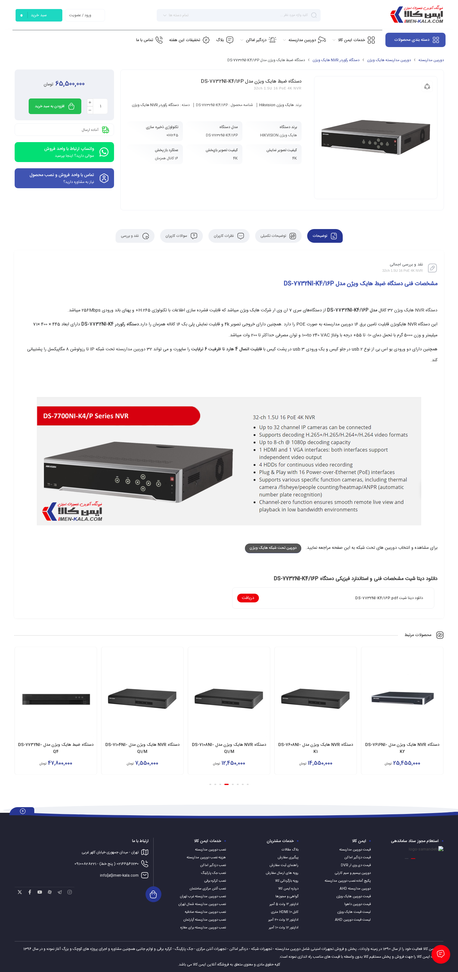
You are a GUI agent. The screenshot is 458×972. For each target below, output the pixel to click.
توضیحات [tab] (320, 236)
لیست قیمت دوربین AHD (353, 920)
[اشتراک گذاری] (427, 86)
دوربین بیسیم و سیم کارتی (353, 873)
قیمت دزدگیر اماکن (357, 857)
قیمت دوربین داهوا (357, 904)
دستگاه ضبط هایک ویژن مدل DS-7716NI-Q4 (56, 748)
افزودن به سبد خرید (49, 106)
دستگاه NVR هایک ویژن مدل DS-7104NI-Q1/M (229, 748)
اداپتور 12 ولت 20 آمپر (283, 920)
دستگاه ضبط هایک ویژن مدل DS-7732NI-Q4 (142, 748)
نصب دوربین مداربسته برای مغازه (203, 928)
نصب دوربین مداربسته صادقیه (205, 912)
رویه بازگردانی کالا (286, 881)
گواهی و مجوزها (286, 896)
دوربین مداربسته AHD (355, 889)
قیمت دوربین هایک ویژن (353, 896)
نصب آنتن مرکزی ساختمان (208, 889)
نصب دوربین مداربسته (210, 850)
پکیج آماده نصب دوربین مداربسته (348, 881)
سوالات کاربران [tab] (176, 236)
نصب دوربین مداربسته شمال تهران (202, 904)
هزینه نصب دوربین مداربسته (206, 857)
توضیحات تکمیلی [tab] (273, 236)
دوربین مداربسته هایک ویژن (389, 60)
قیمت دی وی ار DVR (356, 865)
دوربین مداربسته (431, 60)
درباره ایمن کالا (288, 889)
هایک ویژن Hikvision (276, 105)
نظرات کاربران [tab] (224, 236)
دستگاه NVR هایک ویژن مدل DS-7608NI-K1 (402, 748)
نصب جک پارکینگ (213, 873)
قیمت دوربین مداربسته (355, 850)
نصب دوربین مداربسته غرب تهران (203, 896)
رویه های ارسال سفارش (282, 873)
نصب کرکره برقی (215, 881)
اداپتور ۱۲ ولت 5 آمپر (284, 904)
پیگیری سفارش (288, 857)
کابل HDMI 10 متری (284, 912)
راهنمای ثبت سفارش (284, 865)
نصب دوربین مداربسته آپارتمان (205, 920)
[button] (248, 784)
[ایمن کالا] (416, 15)
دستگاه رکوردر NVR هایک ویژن (336, 60)
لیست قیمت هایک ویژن (354, 912)
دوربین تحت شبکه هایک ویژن (273, 548)
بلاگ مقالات (290, 850)
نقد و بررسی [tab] (130, 236)
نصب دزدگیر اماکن (213, 865)
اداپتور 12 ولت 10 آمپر (283, 928)
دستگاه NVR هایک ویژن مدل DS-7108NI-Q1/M (316, 748)
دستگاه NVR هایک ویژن (415, 310)
